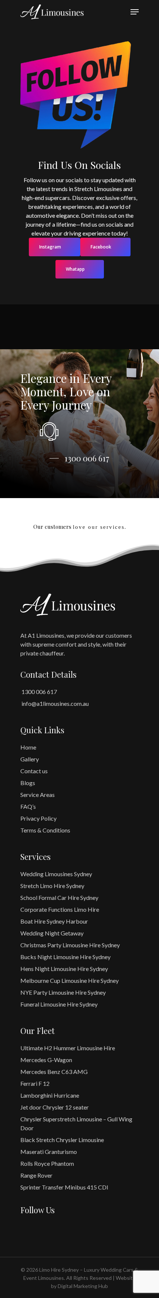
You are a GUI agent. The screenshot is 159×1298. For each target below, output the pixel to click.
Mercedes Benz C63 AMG (54, 1071)
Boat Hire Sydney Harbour (54, 921)
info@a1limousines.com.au (54, 703)
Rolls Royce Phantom (47, 1163)
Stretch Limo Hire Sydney (52, 885)
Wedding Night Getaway (52, 933)
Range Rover (36, 1175)
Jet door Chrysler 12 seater (54, 1107)
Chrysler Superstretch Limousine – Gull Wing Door (76, 1123)
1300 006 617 (38, 691)
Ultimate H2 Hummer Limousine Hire (67, 1047)
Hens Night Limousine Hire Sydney (64, 968)
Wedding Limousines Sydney (56, 873)
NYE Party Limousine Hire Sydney (63, 992)
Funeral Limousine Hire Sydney (59, 1004)
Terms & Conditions (45, 830)
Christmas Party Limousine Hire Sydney (70, 944)
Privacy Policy (38, 818)
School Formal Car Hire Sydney (59, 897)
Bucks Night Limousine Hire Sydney (65, 956)
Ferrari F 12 (35, 1083)
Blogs (27, 782)
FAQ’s (28, 806)
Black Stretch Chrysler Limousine (62, 1139)
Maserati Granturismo (48, 1151)
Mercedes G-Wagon (46, 1059)
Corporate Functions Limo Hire (59, 909)
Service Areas (37, 794)
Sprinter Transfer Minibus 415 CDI (64, 1187)
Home (28, 747)
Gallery (29, 759)
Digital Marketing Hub (83, 1286)
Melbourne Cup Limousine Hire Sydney (69, 980)
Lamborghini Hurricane (49, 1095)
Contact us (34, 770)
